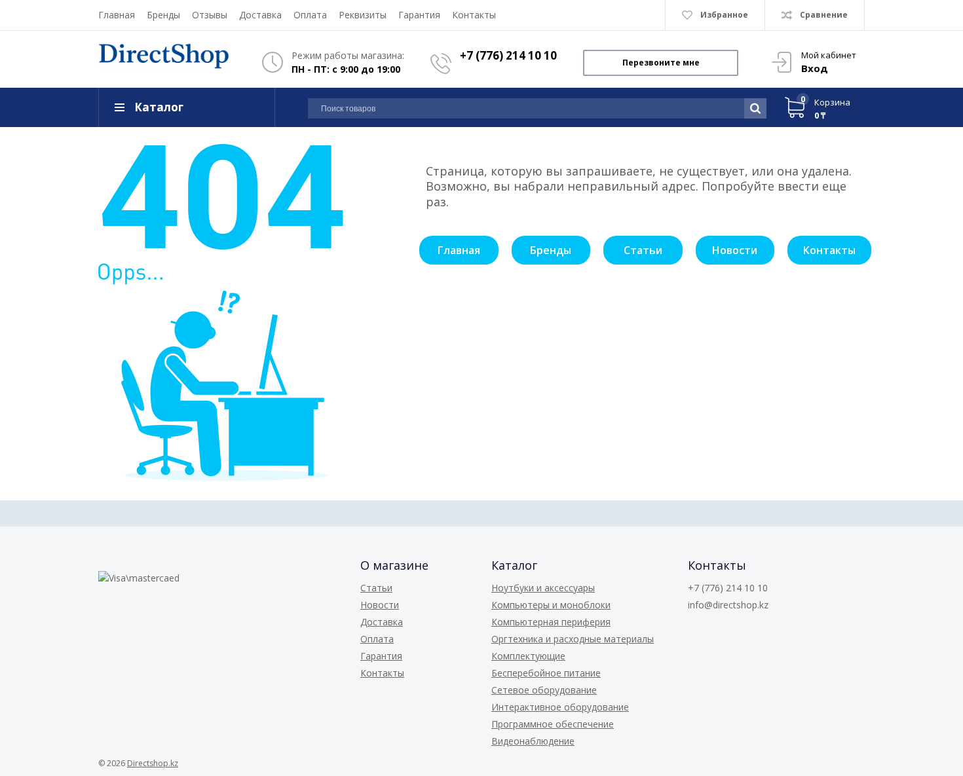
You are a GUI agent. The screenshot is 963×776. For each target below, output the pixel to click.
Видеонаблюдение (533, 741)
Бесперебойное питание (546, 673)
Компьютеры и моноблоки (551, 605)
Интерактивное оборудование (560, 707)
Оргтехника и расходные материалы (572, 639)
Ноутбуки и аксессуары (543, 588)
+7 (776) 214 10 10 (508, 55)
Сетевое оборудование (544, 690)
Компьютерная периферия (551, 622)
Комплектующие (528, 656)
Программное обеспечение (552, 724)
